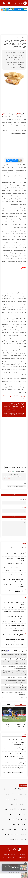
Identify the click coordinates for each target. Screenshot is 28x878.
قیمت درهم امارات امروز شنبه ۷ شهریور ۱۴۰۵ (11, 160)
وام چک (5, 809)
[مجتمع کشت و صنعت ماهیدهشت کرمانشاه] (14, 9)
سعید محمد (7, 789)
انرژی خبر (13, 824)
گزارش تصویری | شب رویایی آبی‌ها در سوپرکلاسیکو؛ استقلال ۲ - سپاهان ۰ (15, 725)
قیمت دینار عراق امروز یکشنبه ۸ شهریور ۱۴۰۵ (15, 644)
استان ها (14, 860)
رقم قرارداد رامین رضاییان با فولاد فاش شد (15, 563)
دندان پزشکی (11, 814)
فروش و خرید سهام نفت (21, 809)
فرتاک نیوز (18, 114)
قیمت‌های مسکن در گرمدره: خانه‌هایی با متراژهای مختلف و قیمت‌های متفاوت (14, 629)
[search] (4, 3)
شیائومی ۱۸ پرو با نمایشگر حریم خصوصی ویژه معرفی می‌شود (14, 762)
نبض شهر (8, 799)
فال (25, 794)
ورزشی (9, 857)
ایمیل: (22, 507)
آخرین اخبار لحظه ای (22, 824)
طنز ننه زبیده (15, 799)
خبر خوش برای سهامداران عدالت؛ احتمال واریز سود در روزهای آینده (13, 603)
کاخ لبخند (18, 814)
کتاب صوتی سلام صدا (11, 804)
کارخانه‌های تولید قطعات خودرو (20, 829)
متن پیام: (22, 519)
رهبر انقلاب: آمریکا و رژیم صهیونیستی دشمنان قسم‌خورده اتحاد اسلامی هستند (14, 617)
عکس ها (20, 704)
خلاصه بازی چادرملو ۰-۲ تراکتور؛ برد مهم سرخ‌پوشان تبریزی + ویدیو (14, 585)
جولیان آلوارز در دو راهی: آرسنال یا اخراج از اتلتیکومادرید (15, 575)
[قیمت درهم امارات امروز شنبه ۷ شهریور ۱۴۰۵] (20, 160)
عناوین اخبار (13, 854)
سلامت (4, 857)
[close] (25, 863)
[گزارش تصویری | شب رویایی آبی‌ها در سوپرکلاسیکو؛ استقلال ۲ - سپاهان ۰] (14, 714)
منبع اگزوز (12, 809)
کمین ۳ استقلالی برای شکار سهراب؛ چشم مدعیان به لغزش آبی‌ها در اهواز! (13, 590)
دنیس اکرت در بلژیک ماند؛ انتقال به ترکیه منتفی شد (13, 621)
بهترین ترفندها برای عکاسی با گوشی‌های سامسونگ (13, 739)
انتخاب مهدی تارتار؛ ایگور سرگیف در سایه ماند (14, 570)
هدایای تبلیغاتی (12, 819)
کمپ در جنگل (23, 834)
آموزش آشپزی (16, 789)
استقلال (13, 794)
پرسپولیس (20, 794)
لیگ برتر (7, 794)
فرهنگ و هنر (6, 854)
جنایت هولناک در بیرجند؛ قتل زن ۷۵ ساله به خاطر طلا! (13, 567)
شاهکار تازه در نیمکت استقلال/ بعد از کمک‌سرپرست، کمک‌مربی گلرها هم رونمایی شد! (13, 580)
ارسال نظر (14, 516)
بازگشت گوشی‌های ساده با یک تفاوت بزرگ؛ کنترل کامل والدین (14, 757)
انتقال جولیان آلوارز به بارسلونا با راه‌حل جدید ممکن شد (13, 548)
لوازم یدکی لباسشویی (6, 829)
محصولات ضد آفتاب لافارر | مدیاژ (11, 834)
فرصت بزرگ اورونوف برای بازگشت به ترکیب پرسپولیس (15, 559)
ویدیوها (8, 704)
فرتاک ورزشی (23, 789)
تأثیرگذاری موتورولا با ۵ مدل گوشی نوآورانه (15, 753)
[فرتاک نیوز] (20, 5)
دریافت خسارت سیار (22, 819)
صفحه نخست (22, 854)
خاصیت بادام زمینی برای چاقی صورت (16, 486)
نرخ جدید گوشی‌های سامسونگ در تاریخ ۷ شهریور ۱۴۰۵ (14, 748)
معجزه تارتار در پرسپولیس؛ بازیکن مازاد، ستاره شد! (14, 607)
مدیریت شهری (22, 857)
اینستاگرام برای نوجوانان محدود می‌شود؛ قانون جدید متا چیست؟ (13, 768)
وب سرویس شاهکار (14, 839)
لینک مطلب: (23, 467)
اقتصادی (15, 857)
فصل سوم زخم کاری (22, 804)
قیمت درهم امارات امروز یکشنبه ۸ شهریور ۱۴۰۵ (14, 625)
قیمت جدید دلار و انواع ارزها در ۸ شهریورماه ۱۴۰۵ (11, 875)
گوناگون (11, 474)
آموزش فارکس (23, 839)
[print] (5, 479)
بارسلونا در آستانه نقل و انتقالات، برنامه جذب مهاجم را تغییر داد (13, 553)
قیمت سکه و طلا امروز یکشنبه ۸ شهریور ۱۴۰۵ (14, 410)
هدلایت (24, 814)
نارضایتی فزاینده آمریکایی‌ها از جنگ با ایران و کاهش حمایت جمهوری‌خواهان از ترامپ (13, 612)
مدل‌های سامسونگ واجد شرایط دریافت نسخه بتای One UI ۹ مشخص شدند (14, 743)
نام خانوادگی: (21, 499)
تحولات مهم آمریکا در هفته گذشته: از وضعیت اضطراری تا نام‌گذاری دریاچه (15, 640)
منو (10, 3)
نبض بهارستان (23, 799)
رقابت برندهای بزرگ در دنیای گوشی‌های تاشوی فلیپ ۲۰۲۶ (13, 773)
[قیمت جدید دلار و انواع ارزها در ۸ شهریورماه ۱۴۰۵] (23, 867)
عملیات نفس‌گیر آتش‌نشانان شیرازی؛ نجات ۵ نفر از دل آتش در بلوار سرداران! (13, 414)
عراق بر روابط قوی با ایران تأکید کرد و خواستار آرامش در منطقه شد (13, 634)
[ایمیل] (8, 479)
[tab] (20, 704)
